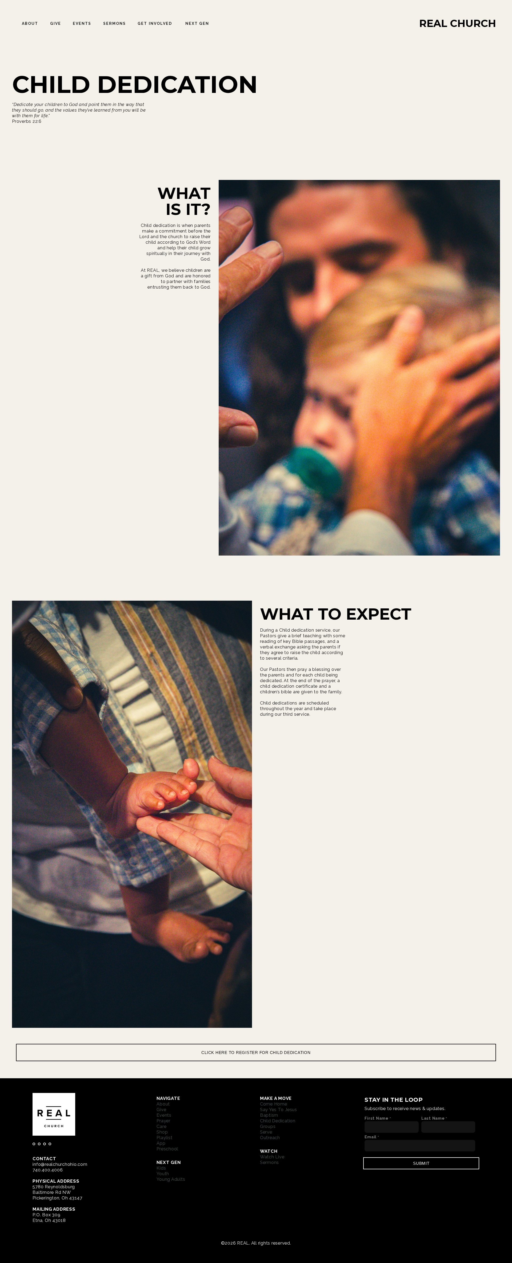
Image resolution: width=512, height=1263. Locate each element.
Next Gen (198, 23)
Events (82, 23)
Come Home (273, 1104)
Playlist (164, 1137)
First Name (377, 1118)
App (161, 1143)
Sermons (114, 23)
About (30, 23)
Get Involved (155, 23)
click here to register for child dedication (255, 1052)
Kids (161, 1168)
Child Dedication (277, 1120)
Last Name (433, 1118)
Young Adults (171, 1179)
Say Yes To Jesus (278, 1109)
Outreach (270, 1137)
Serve (266, 1132)
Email (371, 1137)
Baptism (269, 1115)
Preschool (167, 1148)
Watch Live (272, 1156)
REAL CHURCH (457, 23)
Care (161, 1126)
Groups (268, 1126)
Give (55, 23)
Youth (163, 1173)
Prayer (163, 1120)
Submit (421, 1163)
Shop (162, 1132)
